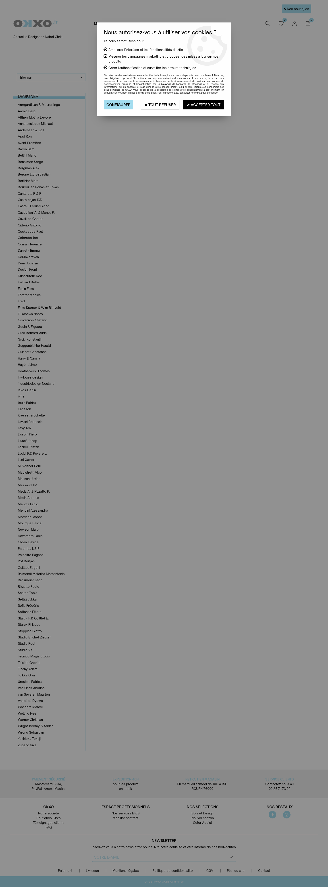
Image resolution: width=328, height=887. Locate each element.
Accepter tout (205, 105)
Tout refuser (161, 105)
